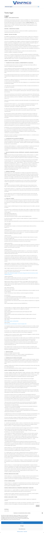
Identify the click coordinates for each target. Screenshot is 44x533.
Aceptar (22, 522)
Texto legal (25, 531)
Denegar (22, 525)
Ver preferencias (22, 529)
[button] (42, 513)
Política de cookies (20, 531)
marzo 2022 (6, 510)
